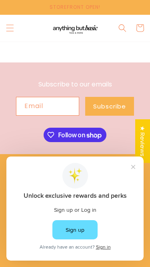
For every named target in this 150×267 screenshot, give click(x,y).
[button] (10, 28)
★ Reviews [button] (142, 141)
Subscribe (109, 106)
